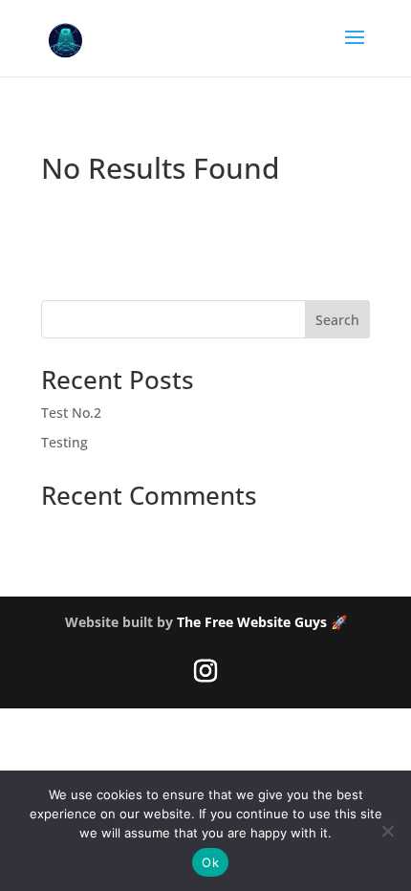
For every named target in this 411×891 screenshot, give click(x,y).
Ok (210, 862)
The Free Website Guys (252, 622)
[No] (387, 830)
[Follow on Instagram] (205, 671)
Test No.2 (71, 412)
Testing (64, 442)
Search (337, 320)
